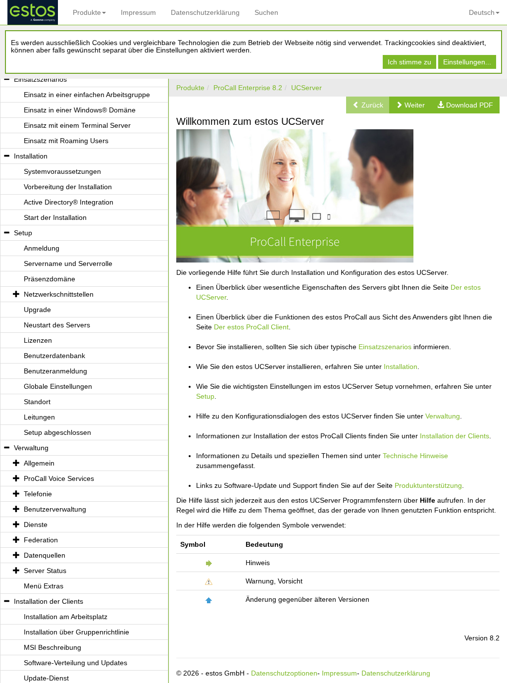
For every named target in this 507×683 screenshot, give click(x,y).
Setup (205, 396)
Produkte (87, 12)
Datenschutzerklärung (205, 12)
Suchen (266, 12)
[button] (410, 105)
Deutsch (482, 12)
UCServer (306, 88)
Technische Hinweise (415, 456)
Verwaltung (442, 416)
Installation (400, 366)
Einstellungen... (467, 62)
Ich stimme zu (409, 62)
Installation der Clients (454, 436)
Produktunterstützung (428, 485)
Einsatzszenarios (384, 347)
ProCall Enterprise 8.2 (247, 88)
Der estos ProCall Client (251, 327)
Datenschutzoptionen (284, 673)
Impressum (138, 12)
